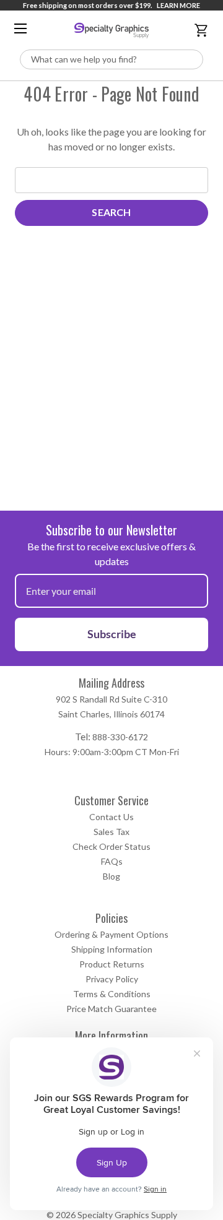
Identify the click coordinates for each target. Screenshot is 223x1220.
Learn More (178, 5)
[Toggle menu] (21, 28)
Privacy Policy (111, 979)
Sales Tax (111, 831)
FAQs (112, 861)
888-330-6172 (120, 737)
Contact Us (111, 816)
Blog (111, 876)
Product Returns (111, 964)
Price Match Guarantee (111, 1008)
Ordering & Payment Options (111, 934)
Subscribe (111, 634)
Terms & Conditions (112, 994)
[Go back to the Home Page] (111, 30)
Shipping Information (111, 949)
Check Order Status (111, 846)
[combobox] (111, 59)
